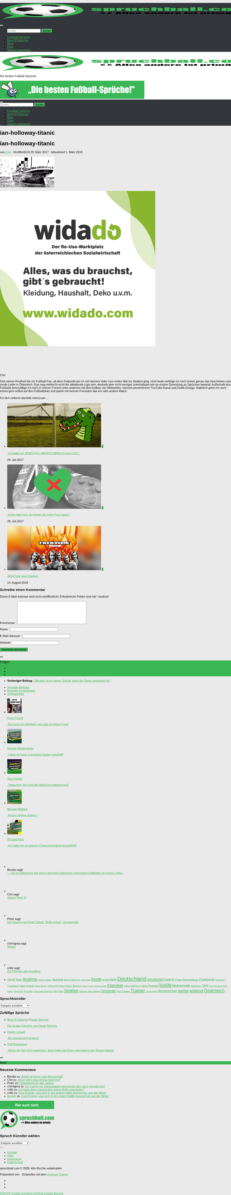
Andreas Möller (44, 980)
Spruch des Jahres (90, 991)
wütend (196, 990)
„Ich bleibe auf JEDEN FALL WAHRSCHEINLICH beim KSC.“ (43, 453)
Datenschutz (15, 1162)
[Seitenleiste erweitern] (1, 656)
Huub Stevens (74, 986)
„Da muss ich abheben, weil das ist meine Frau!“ (38, 724)
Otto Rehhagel (215, 986)
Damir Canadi (16, 1032)
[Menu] (1, 25)
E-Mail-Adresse (11, 636)
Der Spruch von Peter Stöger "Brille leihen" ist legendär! (43, 922)
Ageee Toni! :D (16, 897)
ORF (205, 985)
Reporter (28, 991)
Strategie (108, 991)
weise (183, 990)
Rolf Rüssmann (17, 1044)
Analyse (30, 979)
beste (96, 979)
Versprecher (167, 991)
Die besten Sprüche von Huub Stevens (32, 1025)
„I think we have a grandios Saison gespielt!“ (35, 754)
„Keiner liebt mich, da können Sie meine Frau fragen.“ (38, 514)
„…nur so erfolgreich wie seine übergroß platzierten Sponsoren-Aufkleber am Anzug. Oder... (65, 873)
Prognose (18, 991)
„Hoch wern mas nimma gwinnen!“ (39, 1079)
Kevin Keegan (100, 986)
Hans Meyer (41, 986)
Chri (8, 152)
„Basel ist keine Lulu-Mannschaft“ (42, 1076)
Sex (56, 991)
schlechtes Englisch (43, 991)
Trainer (137, 990)
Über (10, 1155)
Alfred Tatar (14, 979)
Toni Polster (14, 778)
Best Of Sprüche (17, 1019)
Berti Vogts (86, 980)
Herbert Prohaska (56, 986)
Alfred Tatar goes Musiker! (22, 576)
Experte (169, 979)
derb (113, 979)
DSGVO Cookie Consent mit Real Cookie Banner (31, 1193)
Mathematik (181, 985)
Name (5, 629)
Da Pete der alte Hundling (23, 971)
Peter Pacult (15, 718)
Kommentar (8, 622)
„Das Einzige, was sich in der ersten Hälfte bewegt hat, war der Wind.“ (62, 1092)
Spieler (71, 990)
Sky (61, 991)
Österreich (214, 990)
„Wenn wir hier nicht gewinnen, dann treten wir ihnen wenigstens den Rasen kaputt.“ (61, 1050)
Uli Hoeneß (151, 991)
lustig (165, 985)
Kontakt (12, 1152)
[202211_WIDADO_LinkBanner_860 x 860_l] (77, 345)
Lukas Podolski (150, 985)
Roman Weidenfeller (20, 748)
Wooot (11, 946)
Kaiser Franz (88, 986)
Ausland (57, 979)
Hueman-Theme (57, 1174)
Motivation (196, 986)
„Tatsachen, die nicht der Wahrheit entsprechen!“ (38, 784)
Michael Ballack (17, 809)
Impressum (14, 1159)
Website (5, 642)
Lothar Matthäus (132, 986)
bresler (11, 1096)
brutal (105, 979)
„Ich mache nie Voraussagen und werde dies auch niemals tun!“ (64, 1086)
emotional (155, 979)
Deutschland (131, 979)
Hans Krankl (26, 985)
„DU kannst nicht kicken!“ (23, 1038)
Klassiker (115, 985)
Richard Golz (15, 839)
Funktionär (207, 979)
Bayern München (72, 980)
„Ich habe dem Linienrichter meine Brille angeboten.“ (51, 1089)
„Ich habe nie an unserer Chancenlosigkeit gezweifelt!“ (42, 845)
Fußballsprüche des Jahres (36, 1083)
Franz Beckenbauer (187, 979)
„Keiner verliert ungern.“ (22, 815)
